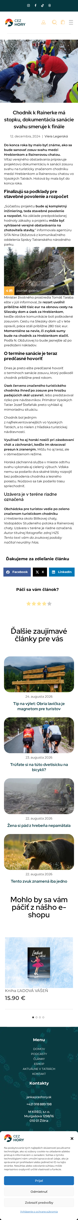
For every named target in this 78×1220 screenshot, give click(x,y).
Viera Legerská (56, 136)
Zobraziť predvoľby (39, 1202)
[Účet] (44, 22)
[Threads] (50, 5)
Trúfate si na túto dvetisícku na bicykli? (39, 767)
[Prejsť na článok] (39, 674)
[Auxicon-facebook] (36, 5)
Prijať (39, 1181)
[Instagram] (29, 5)
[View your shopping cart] (62, 22)
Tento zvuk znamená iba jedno (39, 881)
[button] (72, 1138)
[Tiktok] (43, 5)
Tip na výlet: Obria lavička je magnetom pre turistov (39, 706)
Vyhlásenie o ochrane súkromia (39, 1211)
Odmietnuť (39, 1192)
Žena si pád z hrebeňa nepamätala (39, 825)
